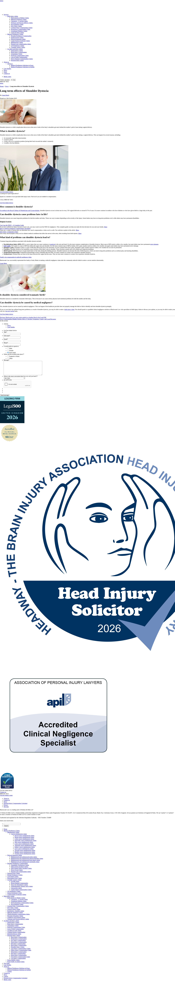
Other (10, 358)
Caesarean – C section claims (19, 21)
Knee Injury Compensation (19, 955)
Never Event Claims (17, 870)
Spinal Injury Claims (17, 50)
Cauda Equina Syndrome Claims (20, 41)
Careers (9, 971)
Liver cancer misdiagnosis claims (24, 848)
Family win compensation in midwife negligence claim (15, 257)
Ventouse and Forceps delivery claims (22, 23)
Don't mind (12, 352)
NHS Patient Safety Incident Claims (21, 868)
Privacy (6, 805)
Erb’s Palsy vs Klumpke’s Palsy (9, 232)
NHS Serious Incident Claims (19, 866)
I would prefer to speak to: (11, 346)
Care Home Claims (12, 876)
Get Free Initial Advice (6, 192)
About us (6, 62)
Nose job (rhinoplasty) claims (19, 884)
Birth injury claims (12, 16)
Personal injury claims (17, 60)
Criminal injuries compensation (16, 932)
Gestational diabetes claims (18, 901)
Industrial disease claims (14, 934)
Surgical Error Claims (17, 37)
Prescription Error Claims (14, 878)
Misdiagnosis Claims (17, 42)
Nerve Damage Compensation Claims (22, 59)
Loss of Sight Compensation (19, 57)
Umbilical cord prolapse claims (16, 917)
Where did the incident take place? (14, 354)
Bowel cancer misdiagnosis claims (24, 835)
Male (10, 348)
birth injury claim (69, 309)
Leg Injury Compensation (18, 958)
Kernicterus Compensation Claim (20, 29)
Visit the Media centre (6, 795)
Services (6, 14)
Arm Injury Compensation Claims (20, 948)
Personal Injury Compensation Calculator (15, 803)
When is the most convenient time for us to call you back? (21, 376)
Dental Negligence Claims (14, 875)
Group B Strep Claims (17, 32)
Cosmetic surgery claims (18, 47)
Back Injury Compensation (18, 937)
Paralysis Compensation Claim (20, 55)
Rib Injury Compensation (18, 943)
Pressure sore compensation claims (21, 44)
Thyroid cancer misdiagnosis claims (25, 850)
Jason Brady (5, 95)
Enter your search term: (6, 820)
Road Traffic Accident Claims (15, 961)
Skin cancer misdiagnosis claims (24, 842)
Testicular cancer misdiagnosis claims (25, 845)
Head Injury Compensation (19, 939)
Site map (6, 806)
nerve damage (154, 244)
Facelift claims (15, 881)
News (5, 70)
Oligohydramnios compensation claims (18, 914)
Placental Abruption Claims (15, 916)
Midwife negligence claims (18, 19)
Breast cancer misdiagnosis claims (24, 837)
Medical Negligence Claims (15, 34)
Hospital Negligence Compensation (21, 36)
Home (2, 86)
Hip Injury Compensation (18, 953)
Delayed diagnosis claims (18, 39)
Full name (7, 335)
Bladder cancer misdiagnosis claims (25, 852)
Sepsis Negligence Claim (14, 893)
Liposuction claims (16, 888)
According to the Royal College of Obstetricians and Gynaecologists (19, 210)
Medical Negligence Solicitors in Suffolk (22, 67)
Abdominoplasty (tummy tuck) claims (22, 886)
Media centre (7, 76)
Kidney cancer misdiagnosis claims (25, 847)
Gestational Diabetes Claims (19, 31)
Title (5, 332)
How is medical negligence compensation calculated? (15, 228)
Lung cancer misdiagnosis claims (24, 844)
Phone (6, 343)
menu (1, 1)
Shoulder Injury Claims (17, 947)
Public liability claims (13, 960)
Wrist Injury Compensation (18, 952)
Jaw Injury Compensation (18, 940)
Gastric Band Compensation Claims (21, 889)
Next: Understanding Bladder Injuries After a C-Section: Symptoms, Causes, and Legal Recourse (28, 319)
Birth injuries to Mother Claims (20, 18)
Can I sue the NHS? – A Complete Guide (12, 225)
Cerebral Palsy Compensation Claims (21, 27)
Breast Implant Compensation (19, 883)
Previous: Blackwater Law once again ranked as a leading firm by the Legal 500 (23, 317)
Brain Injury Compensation (19, 52)
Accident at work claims (14, 930)
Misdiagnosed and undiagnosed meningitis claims (25, 862)
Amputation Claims (16, 54)
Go (14, 80)
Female (11, 350)
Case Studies (7, 68)
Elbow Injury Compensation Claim (21, 950)
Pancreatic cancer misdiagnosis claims (25, 840)
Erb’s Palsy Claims (16, 26)
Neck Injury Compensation (19, 942)
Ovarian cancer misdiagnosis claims (25, 853)
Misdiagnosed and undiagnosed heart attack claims (25, 860)
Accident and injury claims (15, 49)
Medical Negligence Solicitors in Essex (22, 65)
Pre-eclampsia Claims (17, 24)
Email (6, 339)
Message (6, 360)
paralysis (52, 244)
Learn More (3, 263)
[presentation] (17, 384)
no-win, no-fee (10, 311)
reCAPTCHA (8, 380)
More (105, 227)
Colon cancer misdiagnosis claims (24, 839)
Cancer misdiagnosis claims (19, 834)
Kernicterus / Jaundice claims (15, 911)
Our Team (6, 963)
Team (5, 72)
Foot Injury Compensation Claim (20, 957)
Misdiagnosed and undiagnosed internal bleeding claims (27, 858)
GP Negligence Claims (17, 45)
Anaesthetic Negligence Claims (20, 865)
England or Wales (14, 356)
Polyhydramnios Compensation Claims (22, 903)
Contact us (7, 73)
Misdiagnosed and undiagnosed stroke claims (24, 857)
